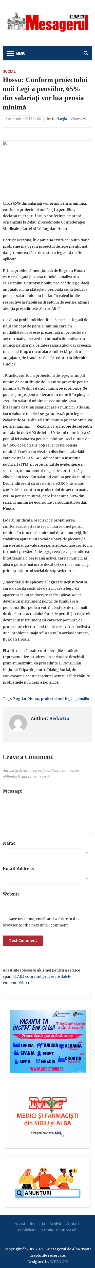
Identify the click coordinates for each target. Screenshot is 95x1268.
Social (9, 71)
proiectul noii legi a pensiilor (66, 698)
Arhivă (55, 1223)
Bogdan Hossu (26, 698)
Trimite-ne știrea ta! (58, 1230)
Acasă (20, 1223)
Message (12, 791)
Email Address (18, 868)
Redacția (59, 119)
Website (11, 894)
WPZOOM (59, 1261)
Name (9, 843)
